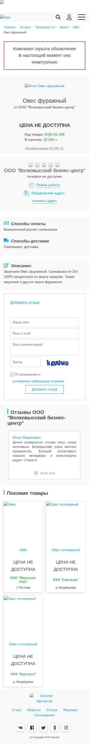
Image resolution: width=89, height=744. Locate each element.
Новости (34, 710)
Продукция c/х (45, 27)
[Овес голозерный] (65, 521)
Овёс (76, 27)
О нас (16, 710)
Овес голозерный (66, 550)
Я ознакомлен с (28, 374)
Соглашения (44, 715)
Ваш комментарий (28, 344)
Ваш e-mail (21, 333)
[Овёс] (23, 521)
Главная (9, 27)
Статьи (52, 710)
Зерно (64, 27)
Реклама (70, 710)
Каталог (25, 27)
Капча (17, 362)
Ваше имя (21, 322)
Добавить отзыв (44, 389)
